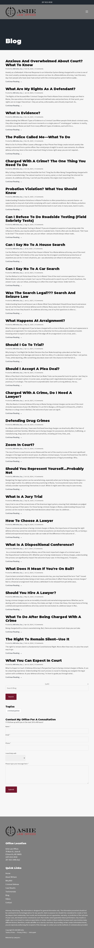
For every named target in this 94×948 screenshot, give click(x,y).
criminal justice (13, 711)
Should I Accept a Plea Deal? (32, 369)
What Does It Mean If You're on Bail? (40, 569)
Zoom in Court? (20, 445)
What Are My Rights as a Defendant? (40, 89)
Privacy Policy (22, 932)
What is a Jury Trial (24, 497)
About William (11, 877)
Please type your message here (17, 764)
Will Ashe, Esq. (18, 69)
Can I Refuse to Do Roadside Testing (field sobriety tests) (46, 219)
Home (8, 873)
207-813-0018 (47, 2)
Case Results (10, 888)
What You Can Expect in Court (34, 660)
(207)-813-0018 (11, 857)
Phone (8, 743)
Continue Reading (12, 81)
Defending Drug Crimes (28, 421)
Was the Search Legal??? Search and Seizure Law (40, 295)
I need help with (11, 753)
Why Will (9, 880)
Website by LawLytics (13, 937)
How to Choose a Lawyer (29, 521)
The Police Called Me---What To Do (38, 137)
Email (8, 735)
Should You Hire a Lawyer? (31, 593)
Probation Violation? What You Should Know (41, 191)
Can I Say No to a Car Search (32, 269)
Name (8, 726)
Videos (8, 899)
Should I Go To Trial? (25, 345)
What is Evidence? (23, 113)
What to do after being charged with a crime (43, 619)
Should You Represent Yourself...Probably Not (45, 471)
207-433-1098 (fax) (13, 860)
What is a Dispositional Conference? (40, 545)
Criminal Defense (12, 884)
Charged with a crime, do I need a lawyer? (39, 395)
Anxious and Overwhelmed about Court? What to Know (44, 63)
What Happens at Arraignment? (35, 321)
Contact (9, 902)
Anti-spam (32, 932)
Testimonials (11, 891)
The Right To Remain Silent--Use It (37, 639)
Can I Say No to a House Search (35, 245)
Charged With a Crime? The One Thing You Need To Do (46, 163)
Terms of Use (10, 932)
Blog (7, 895)
